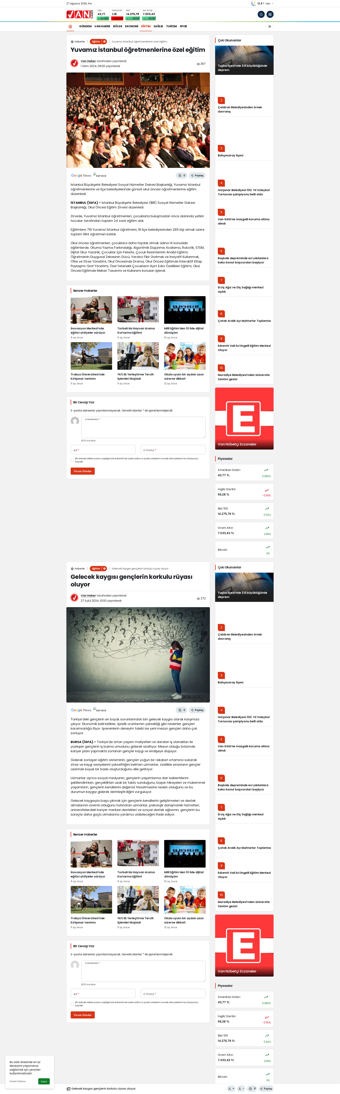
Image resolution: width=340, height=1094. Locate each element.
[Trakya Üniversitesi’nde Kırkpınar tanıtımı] (91, 363)
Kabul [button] (44, 1081)
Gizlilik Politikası (18, 1081)
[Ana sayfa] (70, 26)
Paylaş (268, 1088)
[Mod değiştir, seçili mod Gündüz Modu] (270, 26)
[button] (270, 14)
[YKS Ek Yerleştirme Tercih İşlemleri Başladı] (138, 363)
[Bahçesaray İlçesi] (244, 138)
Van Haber (88, 61)
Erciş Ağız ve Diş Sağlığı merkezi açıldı (241, 816)
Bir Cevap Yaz (83, 402)
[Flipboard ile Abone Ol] (99, 175)
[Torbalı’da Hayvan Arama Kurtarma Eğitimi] (138, 317)
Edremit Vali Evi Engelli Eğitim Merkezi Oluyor (244, 875)
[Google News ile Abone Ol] (81, 175)
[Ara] (261, 14)
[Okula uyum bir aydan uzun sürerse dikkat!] (185, 363)
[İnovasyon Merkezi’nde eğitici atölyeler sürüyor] (91, 317)
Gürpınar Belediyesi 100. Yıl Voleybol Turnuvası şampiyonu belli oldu (244, 192)
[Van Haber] (79, 14)
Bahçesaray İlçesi (230, 155)
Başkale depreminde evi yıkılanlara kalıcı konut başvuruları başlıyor (243, 260)
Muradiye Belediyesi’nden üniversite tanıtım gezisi (244, 904)
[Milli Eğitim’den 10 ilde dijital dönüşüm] (185, 317)
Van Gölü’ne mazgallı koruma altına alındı (243, 221)
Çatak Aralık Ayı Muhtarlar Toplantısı (244, 321)
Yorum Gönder (83, 471)
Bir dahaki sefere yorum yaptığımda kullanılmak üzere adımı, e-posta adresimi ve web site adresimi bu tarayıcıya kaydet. (136, 460)
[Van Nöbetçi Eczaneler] (244, 419)
